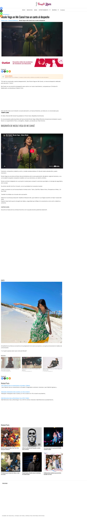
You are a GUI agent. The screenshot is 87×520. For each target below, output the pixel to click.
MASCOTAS (29, 10)
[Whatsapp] (7, 71)
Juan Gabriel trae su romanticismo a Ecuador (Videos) (15, 385)
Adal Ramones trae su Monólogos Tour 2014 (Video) (15, 398)
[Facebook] (2, 71)
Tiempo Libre (4, 20)
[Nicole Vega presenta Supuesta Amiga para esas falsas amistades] (11, 362)
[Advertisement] (32, 99)
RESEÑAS (54, 10)
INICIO (23, 10)
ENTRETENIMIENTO (43, 10)
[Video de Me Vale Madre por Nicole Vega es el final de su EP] (52, 362)
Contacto (62, 10)
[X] (5, 71)
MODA (35, 10)
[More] (10, 71)
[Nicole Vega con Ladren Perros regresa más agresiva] (32, 362)
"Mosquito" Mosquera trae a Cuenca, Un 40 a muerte (15, 391)
